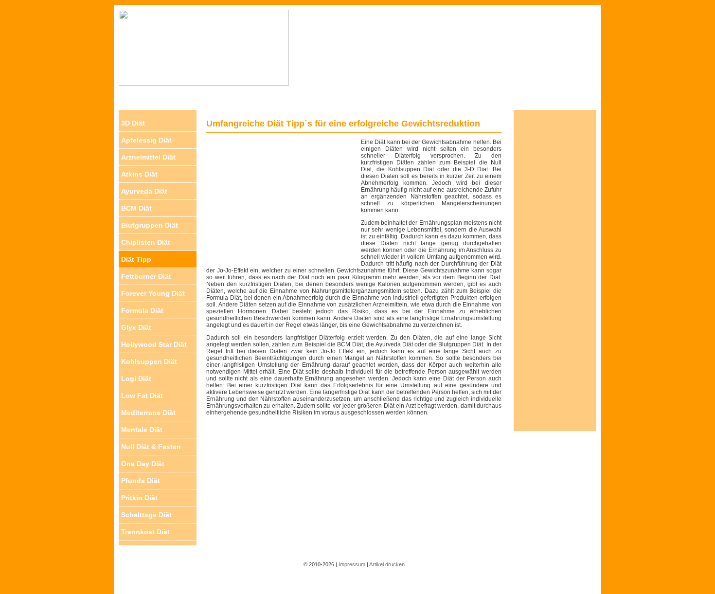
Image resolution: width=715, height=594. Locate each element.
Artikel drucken (387, 564)
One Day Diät (142, 464)
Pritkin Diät (139, 498)
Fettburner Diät (146, 276)
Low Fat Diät (142, 395)
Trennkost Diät (145, 532)
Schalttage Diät (146, 515)
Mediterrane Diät (148, 412)
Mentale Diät (141, 429)
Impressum (352, 564)
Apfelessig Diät (146, 140)
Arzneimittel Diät (148, 157)
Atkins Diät (139, 174)
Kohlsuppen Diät (149, 361)
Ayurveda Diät (144, 191)
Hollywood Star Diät (154, 344)
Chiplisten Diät (145, 242)
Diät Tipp (136, 259)
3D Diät (133, 123)
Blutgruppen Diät (149, 225)
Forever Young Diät (153, 293)
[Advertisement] (445, 54)
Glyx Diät (136, 327)
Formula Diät (142, 310)
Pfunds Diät (140, 481)
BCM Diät (136, 208)
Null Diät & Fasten (151, 446)
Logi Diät (136, 378)
